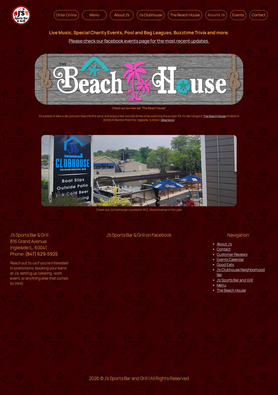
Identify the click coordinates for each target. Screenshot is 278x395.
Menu (221, 285)
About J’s (224, 243)
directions (167, 120)
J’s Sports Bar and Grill (235, 280)
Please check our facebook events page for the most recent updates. (139, 41)
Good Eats (225, 264)
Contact (224, 249)
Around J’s (216, 14)
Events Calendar (230, 259)
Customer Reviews (232, 254)
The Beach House (214, 116)
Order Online (66, 14)
